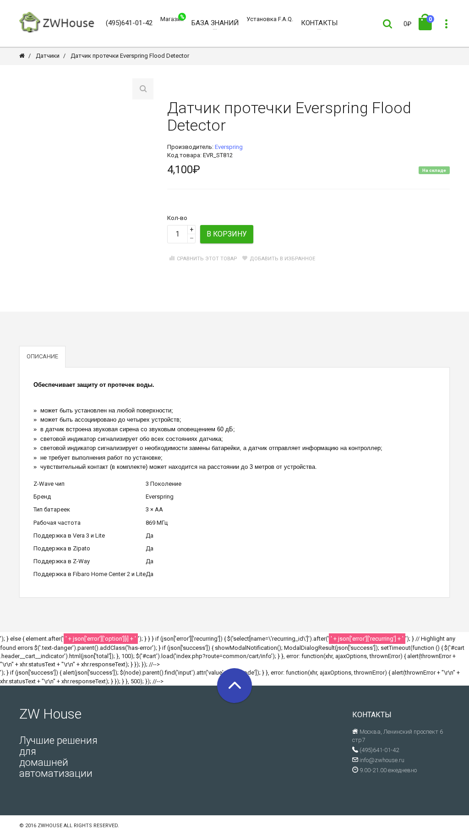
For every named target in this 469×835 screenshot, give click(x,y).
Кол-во (177, 217)
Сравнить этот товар (207, 259)
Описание (42, 356)
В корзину (227, 234)
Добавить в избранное (282, 259)
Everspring (229, 146)
